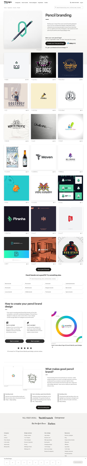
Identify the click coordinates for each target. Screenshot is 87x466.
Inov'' (61, 263)
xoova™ (34, 233)
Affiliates (66, 444)
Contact (5, 437)
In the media (6, 442)
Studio (46, 2)
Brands (14, 7)
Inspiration (40, 2)
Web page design (48, 439)
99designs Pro (27, 449)
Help (66, 455)
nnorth (34, 141)
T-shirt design (47, 446)
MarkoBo (7, 141)
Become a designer (69, 435)
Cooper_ (61, 202)
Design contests (27, 435)
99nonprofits (6, 446)
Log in (81, 2)
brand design (64, 30)
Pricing (25, 444)
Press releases (7, 439)
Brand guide (47, 442)
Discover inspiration (28, 442)
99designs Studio (28, 446)
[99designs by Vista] (8, 2)
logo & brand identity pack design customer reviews (29, 351)
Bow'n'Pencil (62, 79)
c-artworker (8, 171)
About (5, 435)
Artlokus (25, 389)
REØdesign (62, 171)
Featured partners (68, 453)
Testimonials (6, 444)
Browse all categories (48, 451)
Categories (17, 2)
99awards (67, 442)
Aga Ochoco (35, 79)
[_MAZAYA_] (35, 171)
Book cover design (48, 449)
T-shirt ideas (67, 449)
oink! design (35, 110)
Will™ (7, 263)
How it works (25, 2)
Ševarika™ (40, 49)
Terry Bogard (62, 110)
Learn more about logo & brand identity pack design (66, 345)
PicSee (7, 202)
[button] (85, 458)
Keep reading (13, 399)
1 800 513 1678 (75, 2)
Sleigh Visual (8, 233)
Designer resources (69, 451)
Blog (66, 437)
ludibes (7, 79)
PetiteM (61, 141)
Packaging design (48, 444)
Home (5, 7)
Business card (47, 437)
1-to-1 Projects (27, 437)
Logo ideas (67, 446)
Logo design (47, 435)
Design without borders (70, 439)
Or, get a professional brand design (55, 47)
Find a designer (33, 2)
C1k (6, 110)
